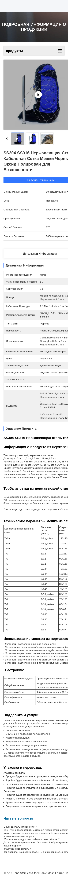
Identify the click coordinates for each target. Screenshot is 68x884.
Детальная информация (40, 253)
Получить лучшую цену (40, 179)
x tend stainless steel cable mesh (32, 873)
